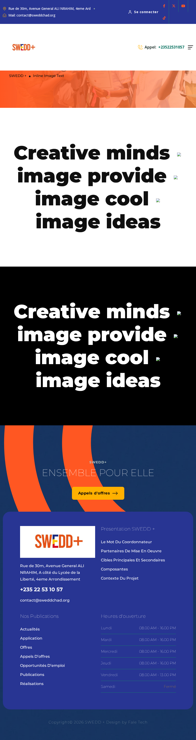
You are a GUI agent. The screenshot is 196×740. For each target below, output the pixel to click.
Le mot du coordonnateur (126, 542)
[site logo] (24, 47)
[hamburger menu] (190, 47)
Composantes (114, 569)
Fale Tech (138, 722)
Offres (26, 647)
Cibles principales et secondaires (133, 560)
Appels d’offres (35, 656)
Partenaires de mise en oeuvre (131, 551)
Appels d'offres (94, 493)
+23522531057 (171, 47)
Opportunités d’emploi (42, 665)
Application (31, 638)
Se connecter (146, 12)
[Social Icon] (164, 6)
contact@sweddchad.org (45, 600)
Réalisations (32, 683)
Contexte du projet (120, 578)
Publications (32, 674)
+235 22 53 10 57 (41, 589)
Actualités (30, 629)
